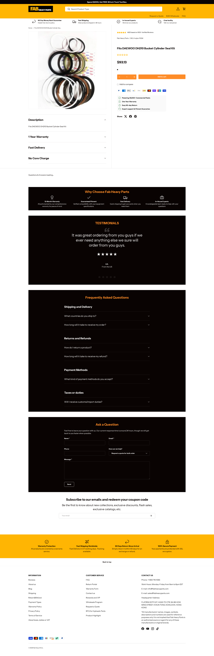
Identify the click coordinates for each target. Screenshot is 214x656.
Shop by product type (37, 16)
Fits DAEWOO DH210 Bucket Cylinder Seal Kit (47, 28)
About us (32, 584)
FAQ (184, 16)
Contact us (95, 16)
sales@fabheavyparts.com (159, 593)
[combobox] (113, 9)
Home (30, 28)
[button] (122, 55)
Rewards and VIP (93, 598)
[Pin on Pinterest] (135, 116)
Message (67, 459)
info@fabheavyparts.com (158, 589)
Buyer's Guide (73, 16)
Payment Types (34, 602)
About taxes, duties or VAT (39, 620)
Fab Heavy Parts (123, 38)
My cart (113, 16)
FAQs (105, 16)
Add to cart (162, 77)
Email (111, 438)
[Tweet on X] (125, 116)
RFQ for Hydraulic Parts (95, 611)
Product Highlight (93, 615)
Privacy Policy (34, 611)
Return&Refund (35, 598)
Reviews (85, 16)
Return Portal (91, 584)
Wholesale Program (94, 602)
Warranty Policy (35, 606)
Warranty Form (92, 589)
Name (66, 438)
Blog (30, 589)
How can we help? (115, 449)
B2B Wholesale (172, 16)
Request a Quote (157, 16)
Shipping (32, 593)
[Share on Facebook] (130, 116)
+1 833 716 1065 (154, 580)
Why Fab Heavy (58, 16)
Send (69, 484)
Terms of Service (35, 615)
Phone (66, 449)
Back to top (107, 562)
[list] (67, 70)
